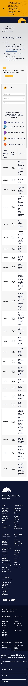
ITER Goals (16, 519)
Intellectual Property (16, 648)
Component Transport (5, 591)
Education (4, 632)
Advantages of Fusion (17, 513)
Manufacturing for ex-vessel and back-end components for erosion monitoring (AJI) (21, 453)
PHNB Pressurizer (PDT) (21, 381)
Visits (3, 630)
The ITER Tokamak (6, 582)
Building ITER (5, 539)
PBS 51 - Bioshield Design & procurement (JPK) (21, 439)
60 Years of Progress (17, 517)
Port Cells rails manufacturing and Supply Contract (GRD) (21, 372)
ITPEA (3, 645)
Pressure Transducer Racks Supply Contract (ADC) (21, 189)
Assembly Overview (4, 554)
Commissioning (6, 562)
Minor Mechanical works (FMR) (21, 361)
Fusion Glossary (18, 528)
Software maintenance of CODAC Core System (21, 352)
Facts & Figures (17, 623)
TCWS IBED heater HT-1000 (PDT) (21, 331)
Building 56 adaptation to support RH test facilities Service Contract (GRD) (21, 318)
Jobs (3, 619)
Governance (5, 516)
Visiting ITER (5, 527)
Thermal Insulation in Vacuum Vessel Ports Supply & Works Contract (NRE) (21, 237)
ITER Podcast (17, 552)
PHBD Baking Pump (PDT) (20, 388)
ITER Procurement (6, 28)
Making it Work (17, 510)
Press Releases (17, 628)
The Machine (6, 577)
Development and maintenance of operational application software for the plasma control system (21, 301)
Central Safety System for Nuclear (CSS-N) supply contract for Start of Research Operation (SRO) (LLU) (21, 281)
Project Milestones (6, 571)
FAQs (3, 522)
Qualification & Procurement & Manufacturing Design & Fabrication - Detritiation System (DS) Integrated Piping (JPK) (21, 207)
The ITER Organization (5, 511)
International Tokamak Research (17, 523)
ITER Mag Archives (16, 555)
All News (16, 539)
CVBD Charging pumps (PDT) (20, 180)
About (4, 505)
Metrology (4, 567)
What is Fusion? (18, 508)
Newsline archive (18, 543)
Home (3, 26)
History (4, 520)
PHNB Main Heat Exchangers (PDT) (21, 396)
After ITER (16, 526)
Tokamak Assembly (4, 558)
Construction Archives (5, 545)
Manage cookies (5, 649)
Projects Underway (4, 542)
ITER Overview (5, 508)
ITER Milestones (18, 625)
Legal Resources (6, 525)
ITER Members (5, 514)
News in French (17, 545)
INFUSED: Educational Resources (5, 636)
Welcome (16, 621)
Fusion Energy (18, 505)
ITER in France (5, 518)
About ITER (5, 621)
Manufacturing (5, 587)
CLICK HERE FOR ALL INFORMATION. (14, 13)
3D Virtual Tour (17, 564)
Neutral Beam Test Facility (6, 549)
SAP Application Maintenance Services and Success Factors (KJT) (21, 168)
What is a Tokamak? (7, 580)
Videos (15, 562)
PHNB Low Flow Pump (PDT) (21, 249)
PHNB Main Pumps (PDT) (20, 404)
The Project (6, 534)
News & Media (18, 534)
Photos (15, 560)
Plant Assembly (6, 560)
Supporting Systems (5, 585)
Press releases (17, 550)
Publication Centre (18, 567)
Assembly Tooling (6, 565)
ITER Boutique (5, 628)
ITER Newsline (17, 541)
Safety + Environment (5, 594)
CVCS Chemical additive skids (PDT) (20, 267)
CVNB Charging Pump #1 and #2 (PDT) (20, 257)
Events (15, 548)
